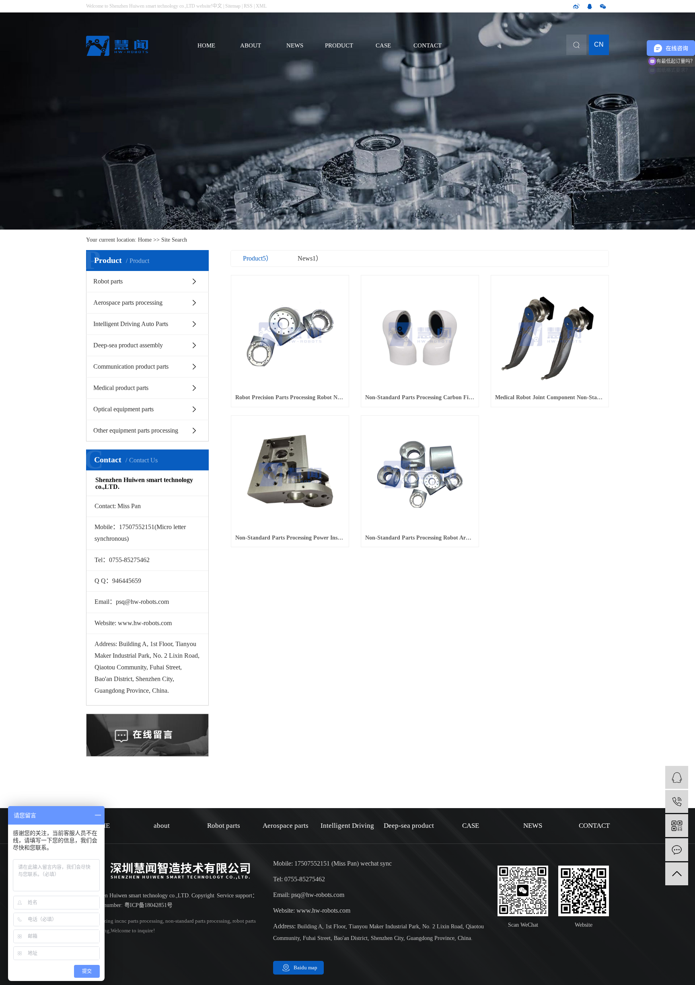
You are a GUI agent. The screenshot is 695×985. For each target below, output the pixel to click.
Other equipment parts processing (135, 430)
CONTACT (427, 45)
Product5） (257, 258)
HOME (206, 45)
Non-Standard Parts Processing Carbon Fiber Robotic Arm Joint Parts (420, 397)
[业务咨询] (676, 777)
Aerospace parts (285, 825)
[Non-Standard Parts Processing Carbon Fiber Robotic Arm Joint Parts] (420, 334)
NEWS (294, 45)
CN (599, 44)
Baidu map (305, 967)
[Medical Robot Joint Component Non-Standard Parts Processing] (550, 334)
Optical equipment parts (123, 409)
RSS (248, 6)
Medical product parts (120, 387)
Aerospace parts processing (127, 302)
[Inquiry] (676, 849)
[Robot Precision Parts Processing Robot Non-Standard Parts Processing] (290, 334)
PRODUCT (339, 45)
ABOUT (250, 45)
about (162, 825)
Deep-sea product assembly (128, 345)
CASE (383, 45)
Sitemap (233, 6)
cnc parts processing (141, 921)
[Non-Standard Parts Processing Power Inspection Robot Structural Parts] (290, 474)
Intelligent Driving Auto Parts (130, 323)
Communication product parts (131, 366)
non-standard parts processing (197, 921)
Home (145, 240)
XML (261, 6)
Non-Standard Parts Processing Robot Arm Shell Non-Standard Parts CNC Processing (420, 538)
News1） (310, 258)
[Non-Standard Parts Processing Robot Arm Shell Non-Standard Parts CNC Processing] (420, 474)
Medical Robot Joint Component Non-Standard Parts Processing (550, 397)
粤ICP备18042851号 (148, 905)
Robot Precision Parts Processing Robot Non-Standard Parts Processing (290, 397)
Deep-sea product (409, 825)
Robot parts (108, 281)
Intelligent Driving (347, 825)
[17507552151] (676, 801)
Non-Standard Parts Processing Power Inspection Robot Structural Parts (290, 538)
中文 (217, 6)
